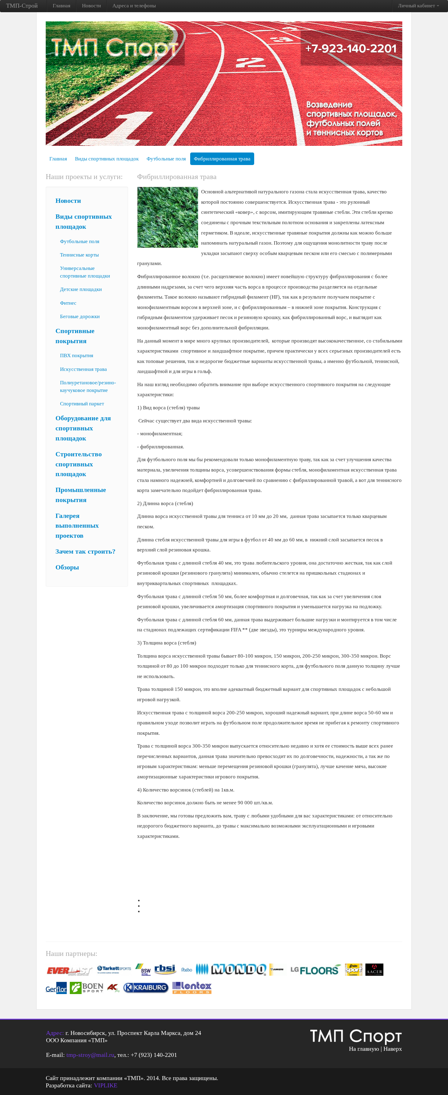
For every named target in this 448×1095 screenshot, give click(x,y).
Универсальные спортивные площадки (85, 272)
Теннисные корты (79, 255)
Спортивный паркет (82, 404)
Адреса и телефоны (134, 6)
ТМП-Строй (22, 5)
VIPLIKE (105, 1085)
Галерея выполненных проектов (77, 526)
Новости (91, 6)
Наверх (392, 1048)
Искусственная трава (83, 369)
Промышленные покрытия (80, 495)
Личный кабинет (417, 6)
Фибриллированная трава (222, 159)
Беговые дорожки (80, 316)
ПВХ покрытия (76, 355)
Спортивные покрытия (74, 336)
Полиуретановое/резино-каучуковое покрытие (88, 386)
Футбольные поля (166, 159)
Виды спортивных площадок (107, 159)
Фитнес (68, 303)
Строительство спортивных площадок (78, 464)
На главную (364, 1048)
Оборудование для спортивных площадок (83, 428)
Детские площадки (81, 289)
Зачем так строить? (85, 551)
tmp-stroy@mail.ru (90, 1054)
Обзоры (67, 567)
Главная (61, 6)
